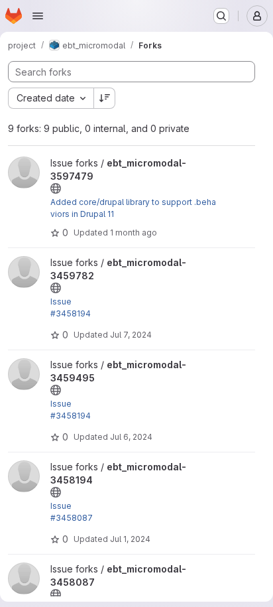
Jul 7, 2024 (131, 335)
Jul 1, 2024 (130, 539)
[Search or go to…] (221, 16)
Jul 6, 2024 (131, 437)
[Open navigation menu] (37, 16)
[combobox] (50, 98)
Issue (61, 301)
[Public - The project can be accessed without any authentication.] (55, 188)
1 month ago (133, 232)
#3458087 (71, 518)
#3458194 (70, 313)
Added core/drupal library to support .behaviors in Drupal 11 (133, 208)
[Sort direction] (104, 98)
